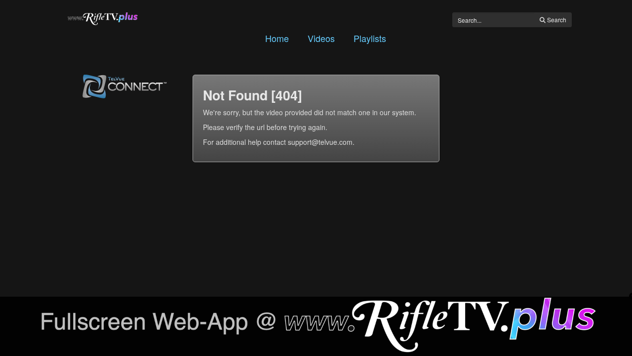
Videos (321, 38)
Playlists (370, 38)
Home (277, 38)
